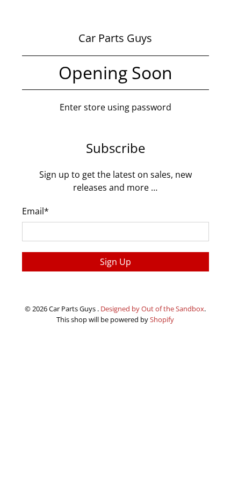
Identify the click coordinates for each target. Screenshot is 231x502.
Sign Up (115, 262)
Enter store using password (115, 107)
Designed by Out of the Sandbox (152, 308)
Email (35, 211)
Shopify (162, 319)
